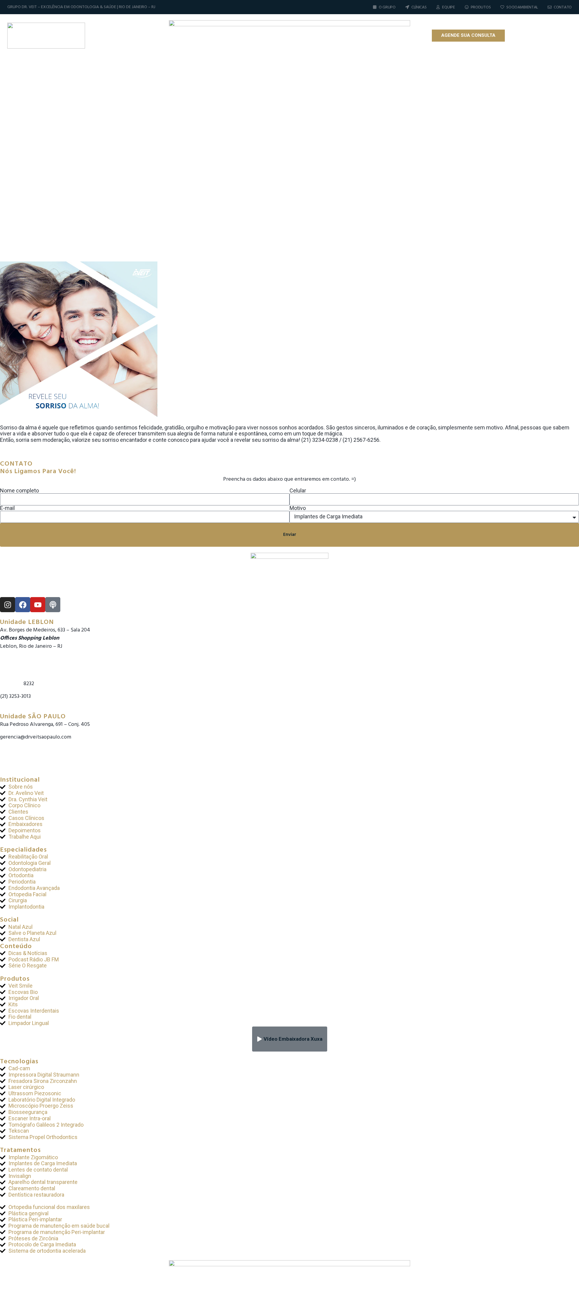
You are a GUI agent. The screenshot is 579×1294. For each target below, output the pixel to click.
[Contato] (550, 7)
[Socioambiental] (502, 7)
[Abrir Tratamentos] (323, 35)
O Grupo (387, 7)
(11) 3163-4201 (15, 745)
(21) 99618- (12, 683)
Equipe (448, 7)
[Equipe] (438, 7)
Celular (298, 490)
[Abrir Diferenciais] (280, 35)
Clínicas (419, 7)
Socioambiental (522, 7)
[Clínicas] (407, 7)
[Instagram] (519, 35)
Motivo (298, 508)
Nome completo (19, 490)
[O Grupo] (375, 7)
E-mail (7, 508)
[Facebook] (529, 35)
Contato (563, 7)
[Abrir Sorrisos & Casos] (373, 35)
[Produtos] (467, 7)
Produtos (481, 7)
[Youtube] (540, 35)
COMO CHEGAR (18, 708)
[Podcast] (550, 35)
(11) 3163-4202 (15, 753)
